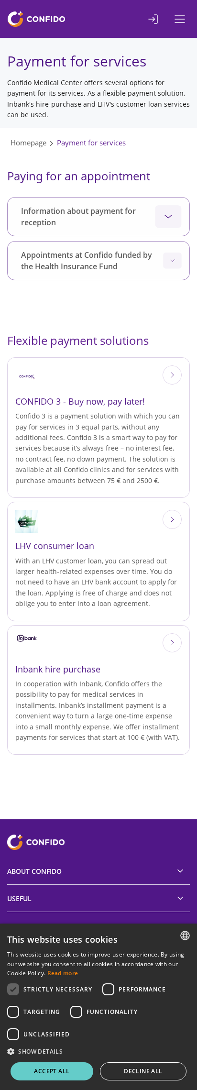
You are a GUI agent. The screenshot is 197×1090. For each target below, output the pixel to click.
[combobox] (185, 935)
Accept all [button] (51, 1071)
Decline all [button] (143, 1071)
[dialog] (98, 1007)
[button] (98, 1052)
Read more (62, 973)
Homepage (28, 142)
